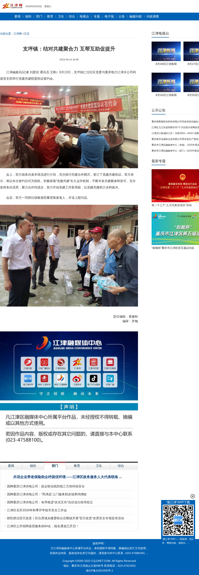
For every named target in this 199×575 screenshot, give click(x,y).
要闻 (17, 16)
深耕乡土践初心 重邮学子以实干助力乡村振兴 (38, 510)
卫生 (61, 16)
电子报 (109, 16)
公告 (122, 16)
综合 (72, 16)
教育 (50, 16)
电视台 (84, 16)
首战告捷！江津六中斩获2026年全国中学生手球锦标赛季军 (48, 502)
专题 (97, 16)
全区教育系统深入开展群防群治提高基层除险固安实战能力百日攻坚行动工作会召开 (64, 518)
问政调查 (153, 16)
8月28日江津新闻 (166, 63)
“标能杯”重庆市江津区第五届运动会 (173, 247)
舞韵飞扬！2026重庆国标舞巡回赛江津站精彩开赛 (41, 526)
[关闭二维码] (192, 496)
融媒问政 (135, 16)
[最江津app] (178, 521)
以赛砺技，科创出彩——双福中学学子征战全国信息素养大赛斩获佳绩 (55, 486)
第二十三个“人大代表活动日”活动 (172, 205)
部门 (39, 16)
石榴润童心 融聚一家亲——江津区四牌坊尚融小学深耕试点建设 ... (67, 477)
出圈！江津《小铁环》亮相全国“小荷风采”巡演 (39, 494)
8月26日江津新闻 (166, 95)
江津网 (18, 33)
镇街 (28, 16)
